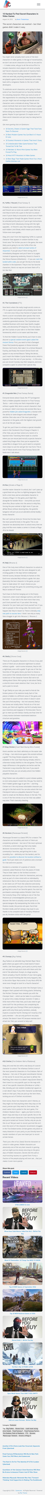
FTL (27, 1433)
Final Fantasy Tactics (31, 1431)
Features (13, 1425)
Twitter (16, 1172)
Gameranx (18, 1490)
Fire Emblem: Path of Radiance (13, 1433)
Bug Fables (10, 1429)
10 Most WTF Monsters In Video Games (20, 155)
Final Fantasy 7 (17, 1431)
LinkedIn (24, 1172)
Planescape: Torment (10, 1436)
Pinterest (33, 1172)
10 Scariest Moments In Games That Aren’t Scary (24, 140)
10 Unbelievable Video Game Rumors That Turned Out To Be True (21, 145)
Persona (32, 1433)
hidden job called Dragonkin (20, 412)
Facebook (7, 1172)
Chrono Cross (19, 1429)
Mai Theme (23, 1493)
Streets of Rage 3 (25, 1436)
